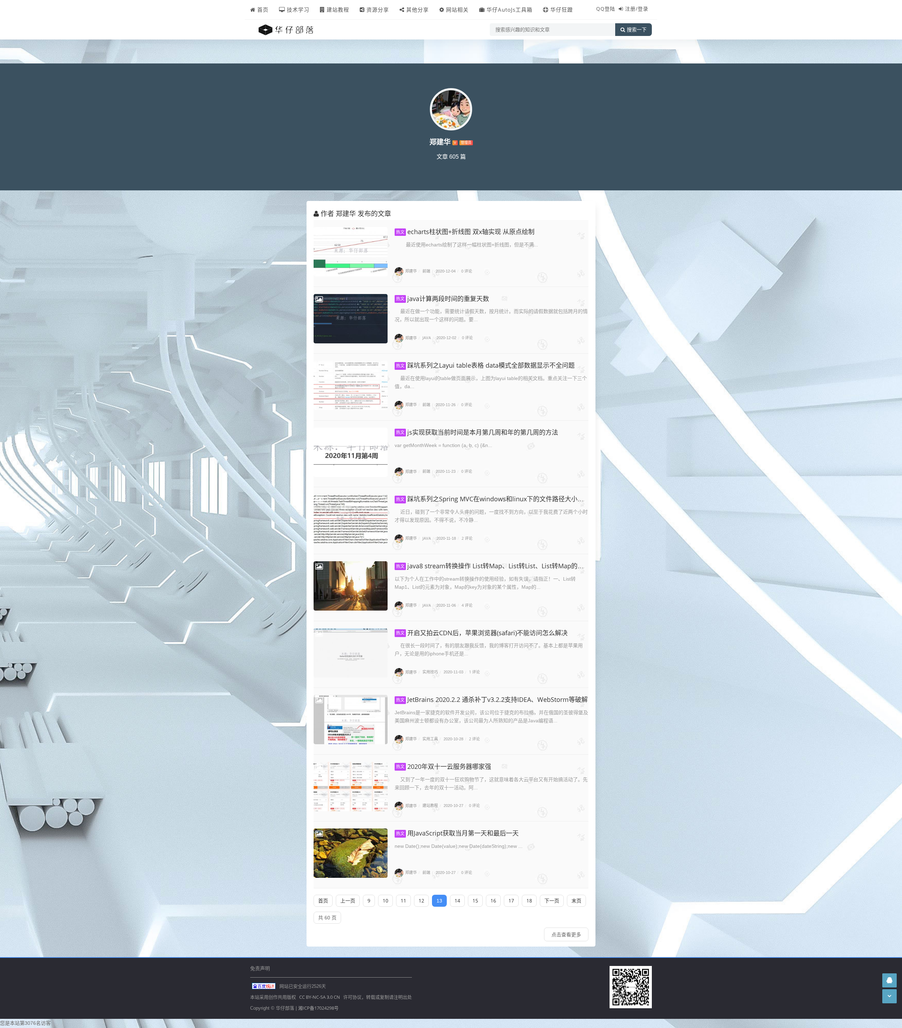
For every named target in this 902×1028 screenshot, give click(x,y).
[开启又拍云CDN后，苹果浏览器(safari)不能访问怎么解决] (351, 653)
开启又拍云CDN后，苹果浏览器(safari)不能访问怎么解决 (482, 633)
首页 (262, 9)
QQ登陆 (605, 8)
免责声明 (260, 968)
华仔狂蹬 (561, 9)
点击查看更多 (566, 934)
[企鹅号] (889, 980)
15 (475, 900)
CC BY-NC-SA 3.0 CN (319, 997)
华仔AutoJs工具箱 (509, 9)
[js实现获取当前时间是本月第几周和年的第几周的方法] (351, 452)
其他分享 (417, 9)
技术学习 (298, 9)
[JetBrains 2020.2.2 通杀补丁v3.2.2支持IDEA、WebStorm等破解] (351, 719)
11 (403, 900)
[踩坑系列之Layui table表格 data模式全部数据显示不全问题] (351, 385)
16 (493, 900)
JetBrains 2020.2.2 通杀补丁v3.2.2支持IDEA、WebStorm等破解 (492, 699)
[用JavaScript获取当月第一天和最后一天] (351, 853)
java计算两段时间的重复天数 (442, 298)
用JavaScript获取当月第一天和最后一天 (457, 833)
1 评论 (474, 672)
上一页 (347, 900)
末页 (576, 900)
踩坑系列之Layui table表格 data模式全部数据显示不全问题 (485, 365)
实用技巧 (430, 672)
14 (457, 900)
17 (511, 900)
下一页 (551, 900)
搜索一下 (637, 29)
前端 (426, 271)
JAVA (426, 338)
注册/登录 (636, 8)
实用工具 (430, 738)
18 (529, 900)
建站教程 (338, 9)
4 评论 (467, 605)
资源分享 (377, 9)
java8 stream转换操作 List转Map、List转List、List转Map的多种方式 (499, 566)
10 (385, 900)
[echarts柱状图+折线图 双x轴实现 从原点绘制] (351, 251)
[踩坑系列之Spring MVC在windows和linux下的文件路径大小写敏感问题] (351, 519)
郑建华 (411, 271)
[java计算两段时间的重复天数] (351, 318)
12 (421, 900)
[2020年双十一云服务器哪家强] (351, 786)
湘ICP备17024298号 (318, 1008)
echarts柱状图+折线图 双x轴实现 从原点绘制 (465, 231)
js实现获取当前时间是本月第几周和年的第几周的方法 (477, 432)
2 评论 (467, 538)
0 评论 (466, 271)
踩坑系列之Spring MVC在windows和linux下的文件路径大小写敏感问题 (502, 499)
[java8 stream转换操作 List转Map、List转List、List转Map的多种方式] (351, 586)
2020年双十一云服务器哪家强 (443, 766)
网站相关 (457, 9)
